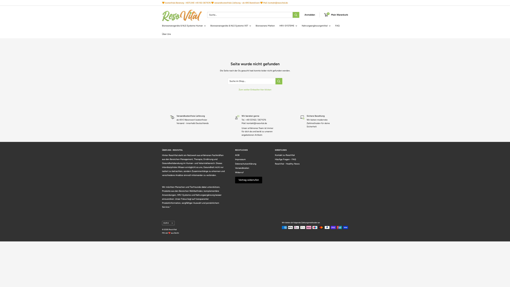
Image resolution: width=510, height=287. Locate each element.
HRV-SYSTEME (286, 25)
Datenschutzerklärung (245, 164)
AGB (237, 155)
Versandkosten (242, 168)
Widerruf (239, 172)
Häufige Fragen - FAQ (285, 159)
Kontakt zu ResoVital (285, 155)
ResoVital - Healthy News (287, 164)
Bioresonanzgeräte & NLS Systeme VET (229, 25)
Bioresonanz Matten (265, 25)
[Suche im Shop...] (278, 81)
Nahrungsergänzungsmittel (315, 25)
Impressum (240, 159)
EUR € (166, 223)
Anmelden (310, 14)
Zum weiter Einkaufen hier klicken (255, 89)
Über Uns (166, 34)
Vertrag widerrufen (249, 179)
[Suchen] (296, 15)
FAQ (337, 25)
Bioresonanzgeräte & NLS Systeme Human (182, 25)
